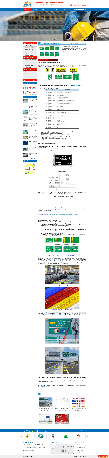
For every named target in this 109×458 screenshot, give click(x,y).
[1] (54, 40)
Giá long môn (46, 218)
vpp (23, 456)
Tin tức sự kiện (80, 450)
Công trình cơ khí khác (30, 80)
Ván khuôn (27, 78)
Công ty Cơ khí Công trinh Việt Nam (45, 312)
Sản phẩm (43, 9)
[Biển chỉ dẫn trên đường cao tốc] (49, 56)
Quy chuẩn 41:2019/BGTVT (45, 63)
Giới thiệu (35, 9)
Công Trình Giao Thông (30, 43)
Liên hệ (64, 9)
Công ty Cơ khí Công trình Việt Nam (54, 259)
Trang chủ (27, 9)
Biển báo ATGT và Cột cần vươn (45, 424)
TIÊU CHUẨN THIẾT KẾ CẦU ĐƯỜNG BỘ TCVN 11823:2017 (33, 106)
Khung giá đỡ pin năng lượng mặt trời (30, 60)
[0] (53, 40)
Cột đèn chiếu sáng (29, 65)
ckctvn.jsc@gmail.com (81, 430)
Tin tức (57, 9)
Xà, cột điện (27, 63)
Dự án (50, 9)
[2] (56, 40)
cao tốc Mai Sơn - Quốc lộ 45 (55, 314)
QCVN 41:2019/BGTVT (77, 85)
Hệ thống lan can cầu (29, 49)
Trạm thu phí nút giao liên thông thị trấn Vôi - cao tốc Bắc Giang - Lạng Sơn (30, 125)
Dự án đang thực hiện (81, 447)
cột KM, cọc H (65, 378)
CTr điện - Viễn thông (29, 57)
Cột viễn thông (28, 67)
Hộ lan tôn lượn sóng (29, 45)
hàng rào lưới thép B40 (47, 380)
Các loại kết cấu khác (29, 55)
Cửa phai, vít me (28, 71)
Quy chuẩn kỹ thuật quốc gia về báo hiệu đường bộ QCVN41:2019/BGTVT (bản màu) (61, 214)
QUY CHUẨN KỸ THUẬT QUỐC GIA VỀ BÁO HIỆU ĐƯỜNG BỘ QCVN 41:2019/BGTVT (30, 118)
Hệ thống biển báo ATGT (30, 47)
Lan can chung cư (28, 76)
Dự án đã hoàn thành (81, 449)
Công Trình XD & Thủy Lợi (30, 69)
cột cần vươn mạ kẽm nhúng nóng (57, 218)
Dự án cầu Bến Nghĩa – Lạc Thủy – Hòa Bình (33, 149)
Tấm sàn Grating (28, 73)
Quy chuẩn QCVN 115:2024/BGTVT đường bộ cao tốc (33, 111)
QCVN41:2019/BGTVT (42, 207)
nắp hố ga (51, 381)
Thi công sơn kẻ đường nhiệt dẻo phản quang (30, 52)
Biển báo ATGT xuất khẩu (62, 424)
